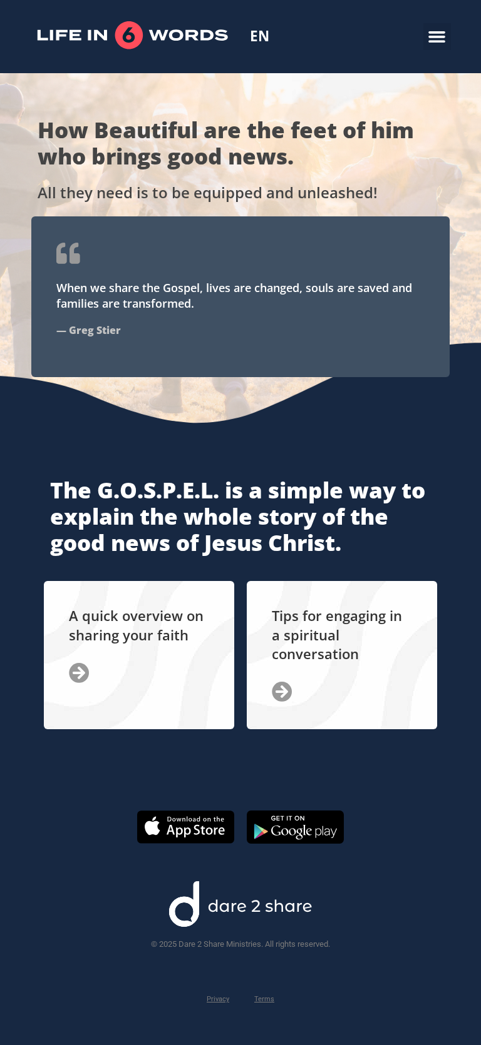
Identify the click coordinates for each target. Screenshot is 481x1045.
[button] (437, 37)
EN (259, 36)
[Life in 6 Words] (132, 68)
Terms (264, 999)
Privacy (218, 999)
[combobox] (259, 36)
